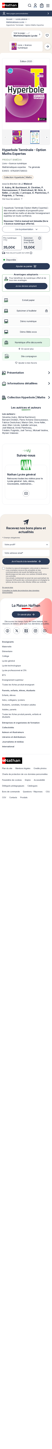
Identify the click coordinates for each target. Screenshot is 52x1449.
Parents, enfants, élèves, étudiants (18, 690)
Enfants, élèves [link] (9, 695)
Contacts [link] (13, 797)
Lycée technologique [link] (11, 665)
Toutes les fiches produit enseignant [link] (18, 685)
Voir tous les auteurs (11, 199)
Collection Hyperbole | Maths (18, 177)
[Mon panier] (41, 5)
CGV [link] (4, 797)
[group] (17, 137)
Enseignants (8, 642)
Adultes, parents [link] (9, 709)
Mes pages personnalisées (17, 14)
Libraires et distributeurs (14, 737)
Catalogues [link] (32, 786)
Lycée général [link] (8, 661)
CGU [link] (48, 791)
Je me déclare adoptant (26, 286)
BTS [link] (4, 675)
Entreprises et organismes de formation (21, 723)
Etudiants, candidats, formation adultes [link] (19, 705)
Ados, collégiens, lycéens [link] (13, 700)
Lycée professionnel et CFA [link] (14, 670)
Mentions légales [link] (22, 768)
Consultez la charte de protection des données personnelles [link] (20, 591)
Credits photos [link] (40, 768)
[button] (26, 94)
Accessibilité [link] (39, 780)
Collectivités (8, 727)
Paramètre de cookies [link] (12, 780)
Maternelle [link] (6, 646)
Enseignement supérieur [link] (12, 680)
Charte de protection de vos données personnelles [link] (25, 774)
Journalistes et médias (13, 742)
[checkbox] (3, 568)
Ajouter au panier (24, 266)
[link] (26, 493)
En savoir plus (27, 349)
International (8, 746)
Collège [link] (5, 656)
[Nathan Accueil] (10, 5)
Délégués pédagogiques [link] (13, 786)
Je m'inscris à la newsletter (24, 561)
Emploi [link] (28, 780)
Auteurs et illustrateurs (13, 732)
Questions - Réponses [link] (33, 791)
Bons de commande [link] (11, 791)
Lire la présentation (24, 229)
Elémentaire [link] (7, 651)
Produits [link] (23, 797)
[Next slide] (47, 46)
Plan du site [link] (7, 768)
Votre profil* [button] (10, 544)
